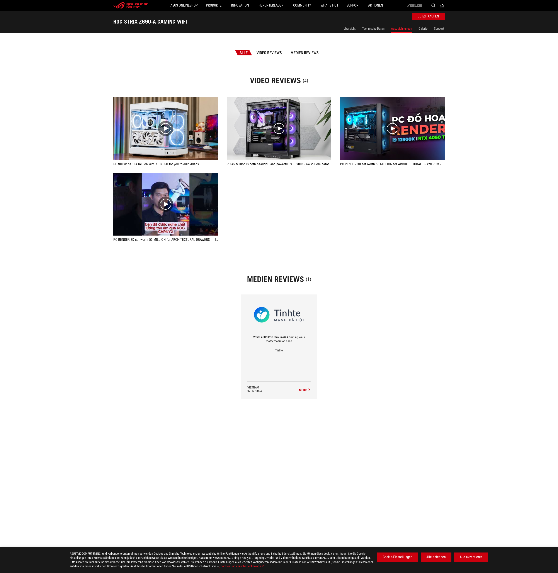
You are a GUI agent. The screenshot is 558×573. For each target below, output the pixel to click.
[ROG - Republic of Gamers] (130, 5)
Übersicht (350, 29)
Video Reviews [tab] (269, 52)
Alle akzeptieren (471, 557)
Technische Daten (373, 29)
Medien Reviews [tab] (304, 52)
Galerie (422, 29)
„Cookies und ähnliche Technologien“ (241, 566)
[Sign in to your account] (442, 5)
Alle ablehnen (436, 557)
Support (439, 29)
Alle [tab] (244, 52)
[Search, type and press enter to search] (433, 5)
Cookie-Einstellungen (397, 557)
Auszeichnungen (401, 29)
